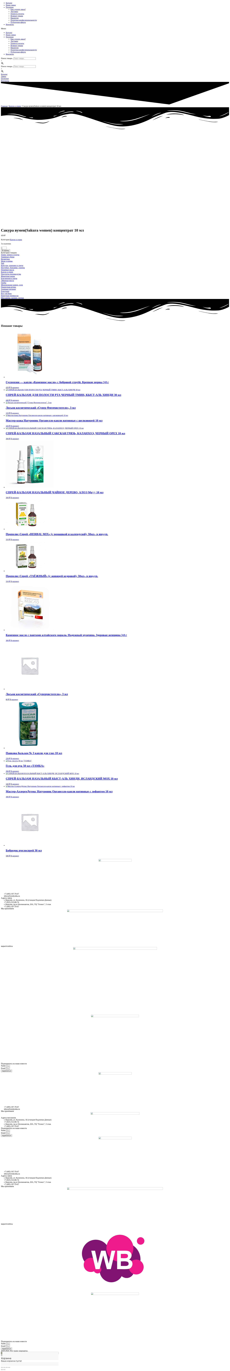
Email (3, 1068)
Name (3, 1066)
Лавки (3, 76)
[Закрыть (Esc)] (2, 1367)
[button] (115, 29)
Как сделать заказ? (18, 9)
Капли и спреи (15, 106)
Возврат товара (17, 16)
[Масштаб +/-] (9, 1367)
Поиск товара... (7, 58)
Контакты (10, 24)
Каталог (9, 3)
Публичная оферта (18, 22)
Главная (4, 106)
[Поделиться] (4, 1367)
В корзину (5, 250)
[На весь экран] (7, 1367)
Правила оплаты (17, 14)
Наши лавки (11, 5)
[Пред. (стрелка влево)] (2, 1369)
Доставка (14, 12)
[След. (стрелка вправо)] (4, 1369)
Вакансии (15, 18)
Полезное (10, 7)
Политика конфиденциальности (24, 20)
